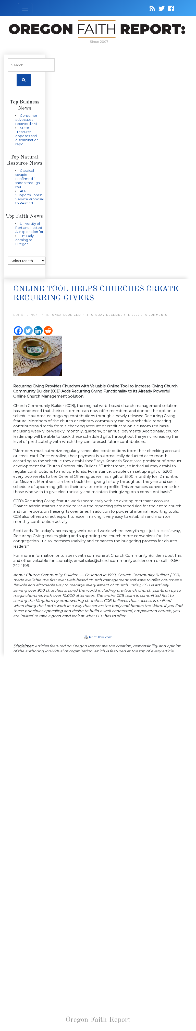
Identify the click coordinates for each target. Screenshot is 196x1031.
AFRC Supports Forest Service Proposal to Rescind (29, 197)
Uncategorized (66, 314)
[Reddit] (48, 330)
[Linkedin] (38, 330)
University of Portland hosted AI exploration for (29, 227)
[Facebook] (18, 330)
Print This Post (100, 637)
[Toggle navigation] (25, 8)
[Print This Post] (86, 637)
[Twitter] (28, 330)
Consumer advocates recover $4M (26, 119)
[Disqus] (98, 724)
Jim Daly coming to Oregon (24, 240)
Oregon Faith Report (98, 1020)
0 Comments (156, 314)
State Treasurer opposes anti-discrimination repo (27, 136)
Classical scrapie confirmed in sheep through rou (27, 178)
